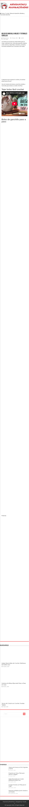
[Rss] (14, 803)
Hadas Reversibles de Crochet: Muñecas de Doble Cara (16, 779)
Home (3, 13)
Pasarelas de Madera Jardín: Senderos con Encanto (18, 791)
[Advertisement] (14, 63)
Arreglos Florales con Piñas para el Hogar (17, 785)
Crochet (7, 13)
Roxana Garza (6, 38)
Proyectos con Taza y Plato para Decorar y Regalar (16, 773)
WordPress (12, 801)
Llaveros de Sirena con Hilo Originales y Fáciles (18, 768)
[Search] (24, 714)
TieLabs (24, 801)
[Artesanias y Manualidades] (14, 5)
